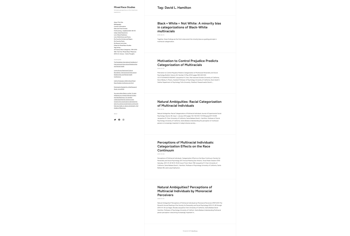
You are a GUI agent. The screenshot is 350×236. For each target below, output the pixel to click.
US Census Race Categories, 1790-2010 (125, 49)
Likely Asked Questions (121, 33)
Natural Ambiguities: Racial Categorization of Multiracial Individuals (189, 103)
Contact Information (120, 26)
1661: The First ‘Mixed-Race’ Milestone (125, 52)
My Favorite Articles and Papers (123, 39)
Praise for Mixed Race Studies (122, 45)
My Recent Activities (120, 43)
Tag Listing (117, 47)
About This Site (118, 22)
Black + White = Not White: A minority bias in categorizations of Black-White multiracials (189, 27)
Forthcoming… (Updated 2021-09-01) (125, 31)
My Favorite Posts (119, 41)
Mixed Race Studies (124, 7)
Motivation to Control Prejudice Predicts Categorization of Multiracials (187, 63)
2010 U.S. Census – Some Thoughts (124, 54)
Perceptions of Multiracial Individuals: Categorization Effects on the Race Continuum (185, 146)
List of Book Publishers (120, 35)
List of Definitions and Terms (122, 37)
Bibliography (117, 24)
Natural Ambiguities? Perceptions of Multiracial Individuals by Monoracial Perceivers (184, 191)
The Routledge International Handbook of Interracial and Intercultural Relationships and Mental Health (125, 64)
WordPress (194, 231)
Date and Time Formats (120, 28)
